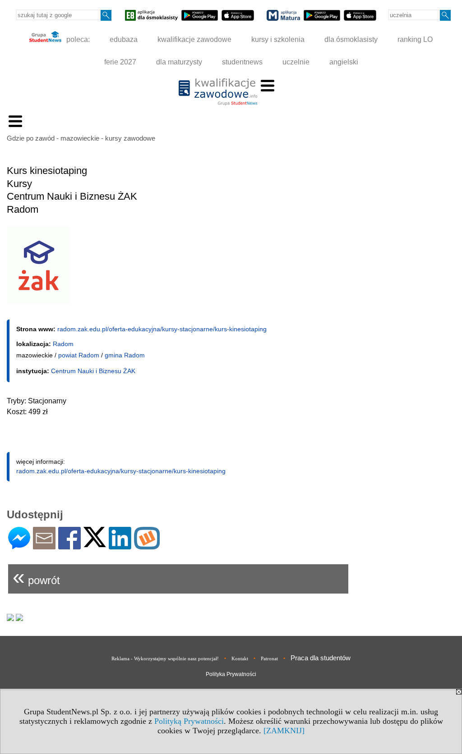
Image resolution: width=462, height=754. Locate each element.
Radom (63, 343)
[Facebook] (69, 545)
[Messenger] (19, 545)
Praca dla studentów (321, 658)
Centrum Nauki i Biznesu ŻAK (93, 371)
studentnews (242, 62)
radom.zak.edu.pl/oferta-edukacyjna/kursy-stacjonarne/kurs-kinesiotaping (162, 329)
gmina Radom (125, 355)
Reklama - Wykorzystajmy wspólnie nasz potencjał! (165, 658)
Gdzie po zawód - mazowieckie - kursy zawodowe (81, 138)
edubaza (124, 39)
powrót (36, 577)
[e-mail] (44, 545)
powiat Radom (78, 355)
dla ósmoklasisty (351, 39)
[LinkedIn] (120, 545)
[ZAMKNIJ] (284, 730)
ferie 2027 (120, 62)
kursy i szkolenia (278, 39)
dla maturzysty (179, 62)
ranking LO (415, 39)
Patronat (269, 658)
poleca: (77, 39)
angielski (343, 62)
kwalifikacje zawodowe (194, 39)
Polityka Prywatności (231, 674)
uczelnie (296, 62)
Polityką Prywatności (189, 721)
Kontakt (239, 658)
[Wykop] (147, 545)
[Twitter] (94, 543)
